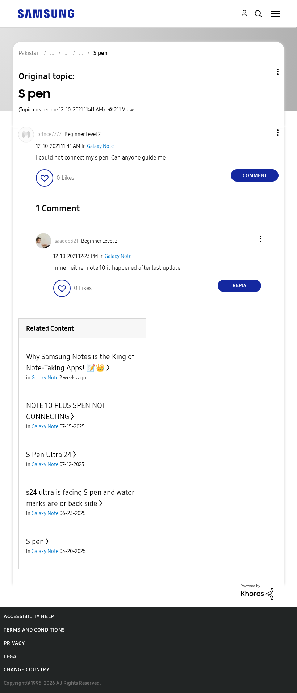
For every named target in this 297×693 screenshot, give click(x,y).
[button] (266, 132)
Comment (255, 176)
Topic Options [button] (265, 71)
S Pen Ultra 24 (48, 454)
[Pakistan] (45, 13)
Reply (240, 285)
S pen (35, 541)
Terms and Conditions (34, 630)
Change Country (26, 670)
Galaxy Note (100, 146)
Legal (11, 657)
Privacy (14, 643)
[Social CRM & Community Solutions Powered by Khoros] (257, 591)
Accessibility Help (29, 616)
